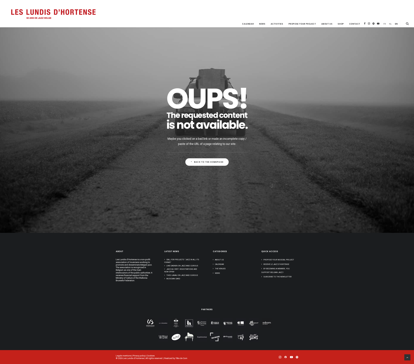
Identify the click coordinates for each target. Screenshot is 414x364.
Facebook (364, 23)
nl (390, 23)
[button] (407, 23)
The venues (220, 269)
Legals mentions (123, 355)
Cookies (151, 355)
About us (326, 23)
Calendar (248, 23)
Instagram (369, 23)
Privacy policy (139, 355)
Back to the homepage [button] (208, 162)
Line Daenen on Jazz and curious (182, 266)
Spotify (373, 23)
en (396, 23)
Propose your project (302, 23)
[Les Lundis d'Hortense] (53, 13)
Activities (277, 23)
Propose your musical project (278, 260)
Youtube (378, 23)
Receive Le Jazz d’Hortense (276, 264)
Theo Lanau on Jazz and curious (182, 275)
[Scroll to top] (407, 357)
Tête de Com (181, 358)
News (262, 23)
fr (384, 23)
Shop (341, 23)
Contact (354, 23)
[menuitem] (248, 24)
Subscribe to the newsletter (277, 277)
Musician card (173, 279)
